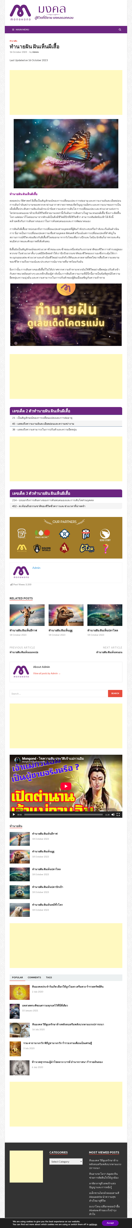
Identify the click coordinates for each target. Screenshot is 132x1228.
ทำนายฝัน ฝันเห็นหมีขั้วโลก (47, 904)
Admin (35, 52)
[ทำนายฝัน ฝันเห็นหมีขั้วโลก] (20, 904)
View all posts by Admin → (47, 673)
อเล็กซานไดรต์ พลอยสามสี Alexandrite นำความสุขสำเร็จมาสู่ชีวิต (104, 1196)
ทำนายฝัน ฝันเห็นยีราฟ (23, 630)
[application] (66, 786)
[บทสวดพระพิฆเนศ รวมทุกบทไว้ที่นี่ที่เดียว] (15, 1005)
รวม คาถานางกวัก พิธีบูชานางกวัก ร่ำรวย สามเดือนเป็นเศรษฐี (57, 1042)
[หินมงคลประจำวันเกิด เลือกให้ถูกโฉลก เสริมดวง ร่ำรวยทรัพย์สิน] (20, 986)
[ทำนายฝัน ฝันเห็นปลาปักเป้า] (20, 887)
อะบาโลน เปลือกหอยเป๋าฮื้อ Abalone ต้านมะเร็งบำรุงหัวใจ (104, 1210)
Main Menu (22, 29)
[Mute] (113, 814)
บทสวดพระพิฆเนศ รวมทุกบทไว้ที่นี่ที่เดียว (45, 1005)
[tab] (17, 977)
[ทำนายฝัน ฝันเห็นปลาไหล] (104, 626)
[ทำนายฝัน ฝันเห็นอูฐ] (66, 626)
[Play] (13, 814)
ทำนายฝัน (13, 41)
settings (93, 1224)
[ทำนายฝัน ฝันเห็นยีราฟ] (27, 626)
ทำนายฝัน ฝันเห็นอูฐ (60, 630)
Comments (34, 977)
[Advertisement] (66, 92)
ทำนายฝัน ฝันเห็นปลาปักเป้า (47, 886)
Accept (110, 1222)
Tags (49, 977)
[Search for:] (66, 693)
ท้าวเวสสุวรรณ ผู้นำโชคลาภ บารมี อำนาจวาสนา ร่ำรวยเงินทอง (67, 1061)
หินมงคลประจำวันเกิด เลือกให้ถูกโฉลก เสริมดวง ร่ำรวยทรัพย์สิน (68, 986)
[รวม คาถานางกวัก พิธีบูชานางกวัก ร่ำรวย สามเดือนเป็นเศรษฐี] (15, 1043)
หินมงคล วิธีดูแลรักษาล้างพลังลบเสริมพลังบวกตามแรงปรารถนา (68, 1024)
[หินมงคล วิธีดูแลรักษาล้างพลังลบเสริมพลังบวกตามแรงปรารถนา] (20, 1024)
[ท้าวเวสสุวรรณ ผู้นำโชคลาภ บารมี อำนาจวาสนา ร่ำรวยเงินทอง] (19, 1062)
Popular (17, 977)
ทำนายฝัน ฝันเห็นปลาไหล (102, 630)
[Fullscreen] (118, 814)
